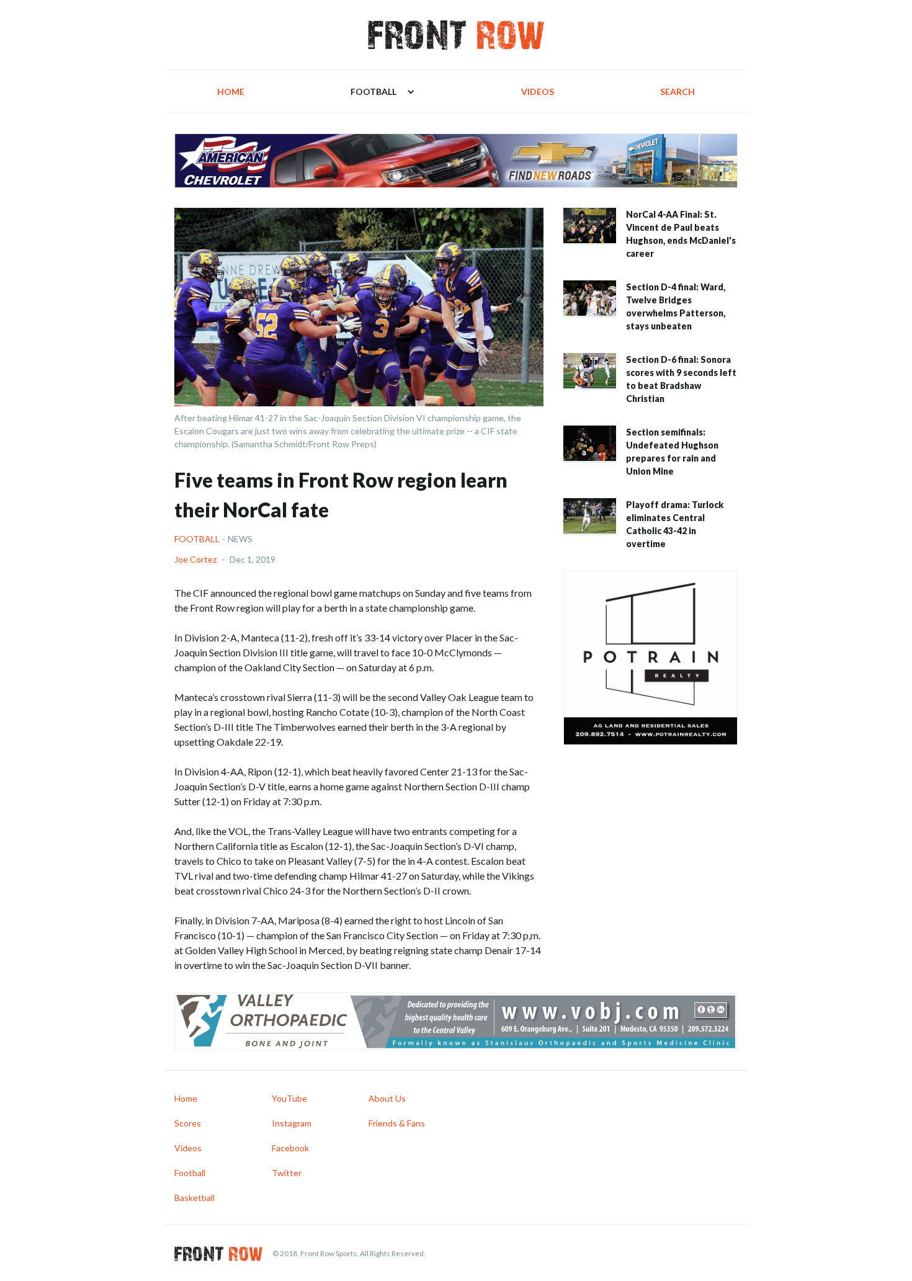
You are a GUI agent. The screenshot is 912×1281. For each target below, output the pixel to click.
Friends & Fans (397, 1123)
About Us (387, 1098)
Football (197, 538)
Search (677, 91)
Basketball (194, 1197)
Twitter (287, 1172)
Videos (537, 91)
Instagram (291, 1123)
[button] (383, 91)
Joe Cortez (195, 559)
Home (230, 91)
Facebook (290, 1148)
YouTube (289, 1098)
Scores (187, 1123)
